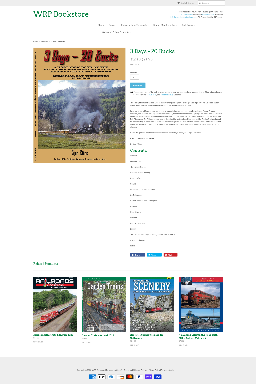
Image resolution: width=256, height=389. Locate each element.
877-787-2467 (187, 14)
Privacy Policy (154, 370)
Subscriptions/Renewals (134, 25)
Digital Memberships (164, 25)
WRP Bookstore (61, 14)
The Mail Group (167, 95)
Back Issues (188, 25)
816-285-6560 (208, 14)
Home (101, 25)
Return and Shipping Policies (135, 370)
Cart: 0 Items (187, 3)
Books (112, 25)
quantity (133, 73)
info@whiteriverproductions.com (183, 17)
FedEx (149, 95)
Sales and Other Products (115, 32)
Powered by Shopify (114, 370)
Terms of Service (168, 370)
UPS (154, 95)
